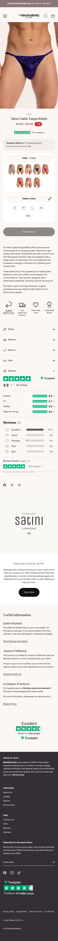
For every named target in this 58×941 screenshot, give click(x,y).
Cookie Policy (21, 912)
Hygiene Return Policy (8, 311)
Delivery (12, 339)
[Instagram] (12, 872)
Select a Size (29, 198)
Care (10, 360)
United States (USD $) (12, 920)
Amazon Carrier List (12, 674)
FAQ (5, 824)
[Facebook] (4, 872)
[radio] (11, 169)
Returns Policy (10, 704)
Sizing (11, 329)
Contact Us (8, 819)
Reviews (12, 371)
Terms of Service (36, 912)
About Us (7, 792)
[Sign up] (53, 862)
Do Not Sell (49, 912)
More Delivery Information (15, 641)
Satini (29, 114)
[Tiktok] (19, 872)
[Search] (45, 16)
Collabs (6, 796)
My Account (9, 805)
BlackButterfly (15, 929)
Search (6, 801)
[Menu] (5, 16)
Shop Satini (29, 592)
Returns (11, 350)
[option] (29, 3)
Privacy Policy (8, 912)
